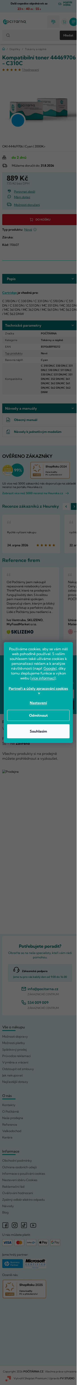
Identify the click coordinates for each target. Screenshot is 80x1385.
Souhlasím (38, 731)
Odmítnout (38, 715)
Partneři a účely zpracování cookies (38, 688)
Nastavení (38, 703)
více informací (43, 678)
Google (50, 668)
